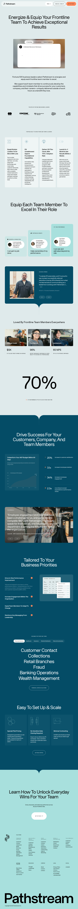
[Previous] (42, 297)
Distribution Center (56, 842)
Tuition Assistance (19, 870)
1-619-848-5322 (56, 875)
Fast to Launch (19, 872)
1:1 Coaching (29, 42)
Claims (30, 850)
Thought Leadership (31, 867)
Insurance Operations (43, 847)
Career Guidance (48, 42)
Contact (43, 870)
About (42, 867)
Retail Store (56, 845)
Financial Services (19, 641)
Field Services (69, 847)
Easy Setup (19, 868)
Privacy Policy (56, 867)
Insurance (36, 641)
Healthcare (28, 641)
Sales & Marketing (43, 852)
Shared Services (31, 854)
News (30, 870)
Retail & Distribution (46, 641)
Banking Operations (39, 672)
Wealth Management (39, 678)
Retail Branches (39, 661)
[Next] (49, 297)
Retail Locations (68, 844)
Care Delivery (32, 852)
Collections (39, 655)
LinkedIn (68, 867)
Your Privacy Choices (56, 869)
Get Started (19, 874)
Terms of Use (56, 871)
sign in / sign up (59, 3)
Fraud (39, 667)
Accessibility (56, 873)
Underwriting (44, 849)
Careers (43, 868)
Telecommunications (58, 641)
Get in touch (71, 3)
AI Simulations (37, 42)
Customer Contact (39, 650)
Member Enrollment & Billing (32, 847)
